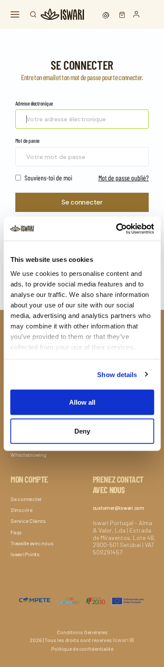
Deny (82, 430)
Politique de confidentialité (82, 649)
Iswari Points (25, 554)
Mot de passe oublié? (123, 177)
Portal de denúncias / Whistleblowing (34, 451)
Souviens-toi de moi (47, 177)
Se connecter (81, 202)
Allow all (82, 402)
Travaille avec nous (31, 543)
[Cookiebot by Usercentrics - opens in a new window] (117, 228)
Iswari (121, 639)
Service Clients (27, 521)
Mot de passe (27, 140)
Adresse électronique (34, 103)
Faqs (16, 532)
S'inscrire (21, 510)
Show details (117, 374)
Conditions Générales (82, 632)
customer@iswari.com (118, 508)
